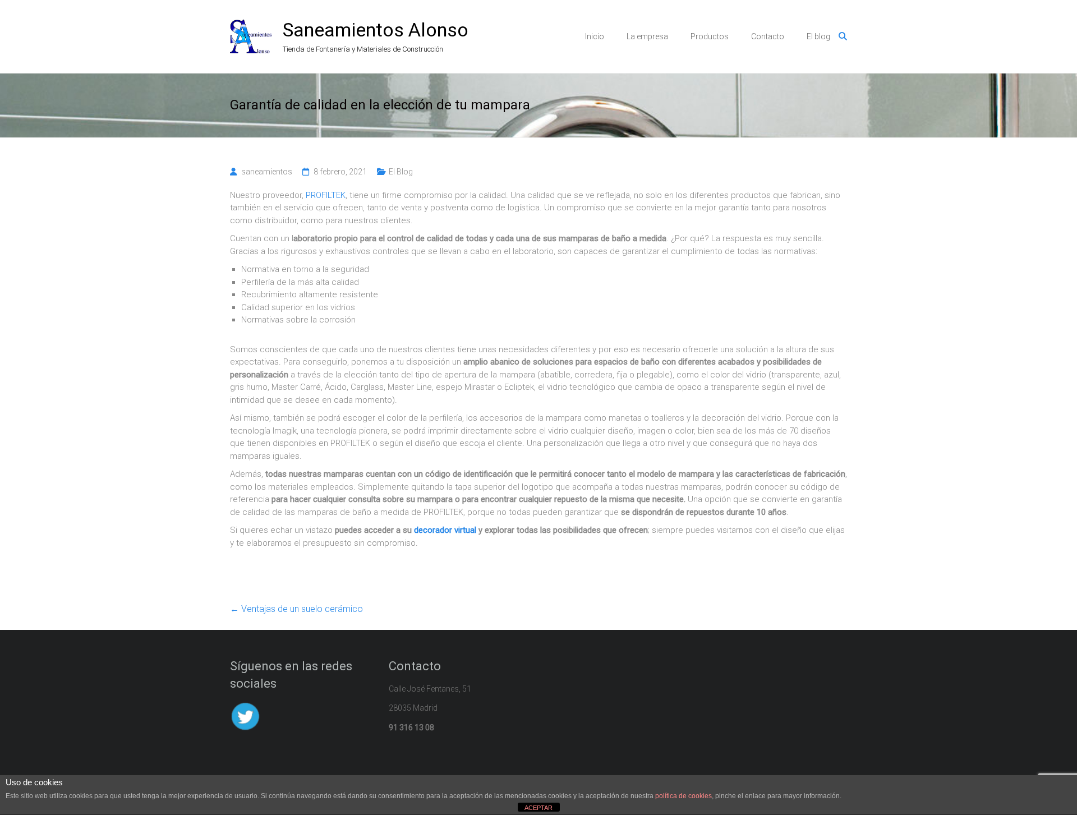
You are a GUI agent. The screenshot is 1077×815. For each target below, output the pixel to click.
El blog (818, 36)
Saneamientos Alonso (375, 30)
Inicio (594, 36)
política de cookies (683, 796)
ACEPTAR (538, 807)
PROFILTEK (326, 195)
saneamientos (266, 171)
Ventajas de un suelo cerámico (296, 609)
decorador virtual (445, 530)
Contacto (767, 36)
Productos (710, 36)
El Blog (401, 171)
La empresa (647, 36)
